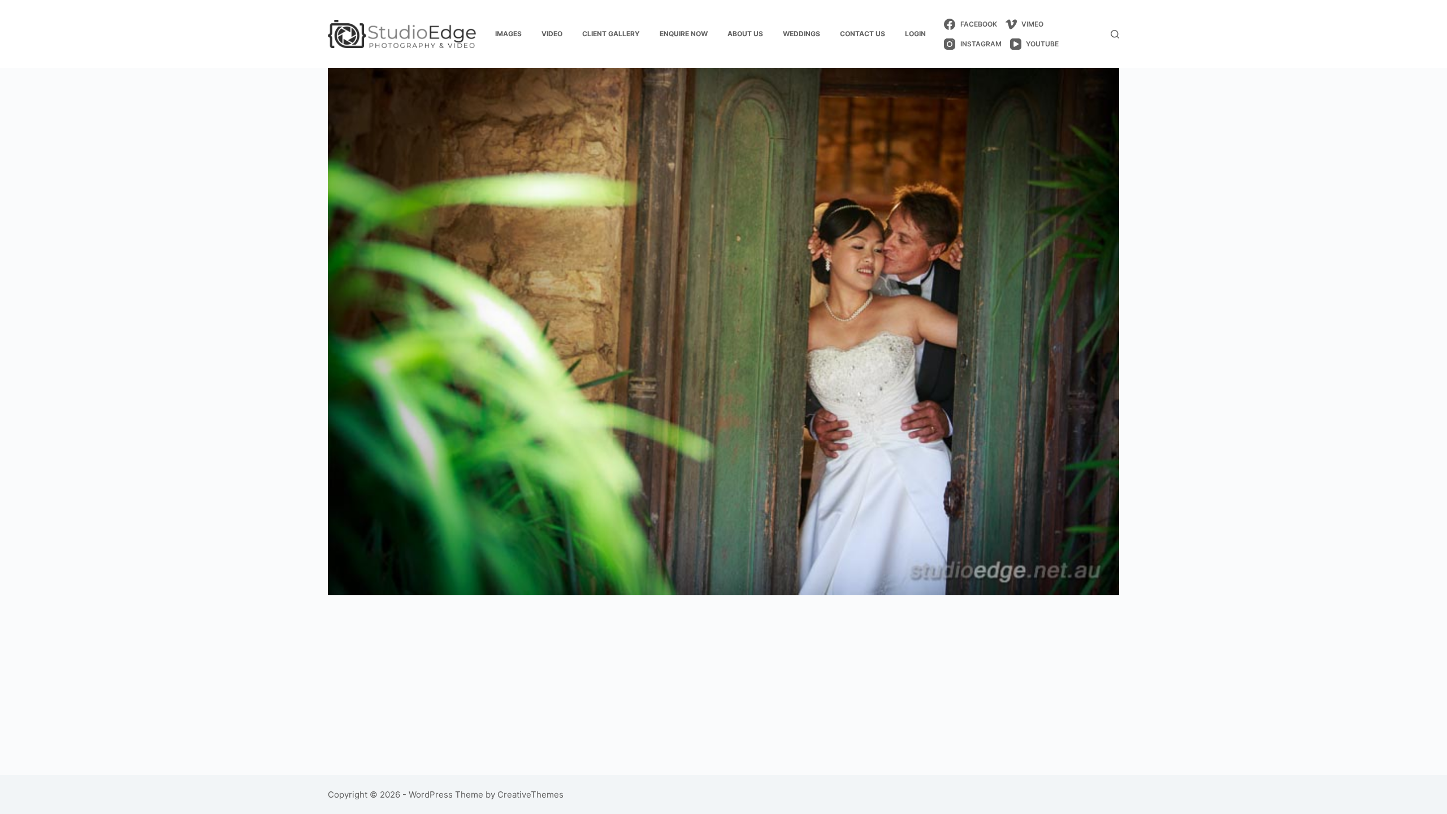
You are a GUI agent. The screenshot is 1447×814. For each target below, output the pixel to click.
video (551, 33)
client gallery (611, 33)
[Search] (1115, 34)
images (508, 33)
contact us (862, 33)
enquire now (684, 33)
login (915, 33)
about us (745, 33)
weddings (801, 33)
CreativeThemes (530, 794)
